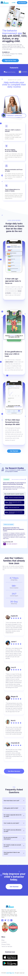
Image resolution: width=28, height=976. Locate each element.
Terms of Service (6, 946)
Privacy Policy (5, 944)
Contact (3, 942)
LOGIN (13, 2)
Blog (2, 940)
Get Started (22, 2)
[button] (14, 800)
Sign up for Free (10, 60)
